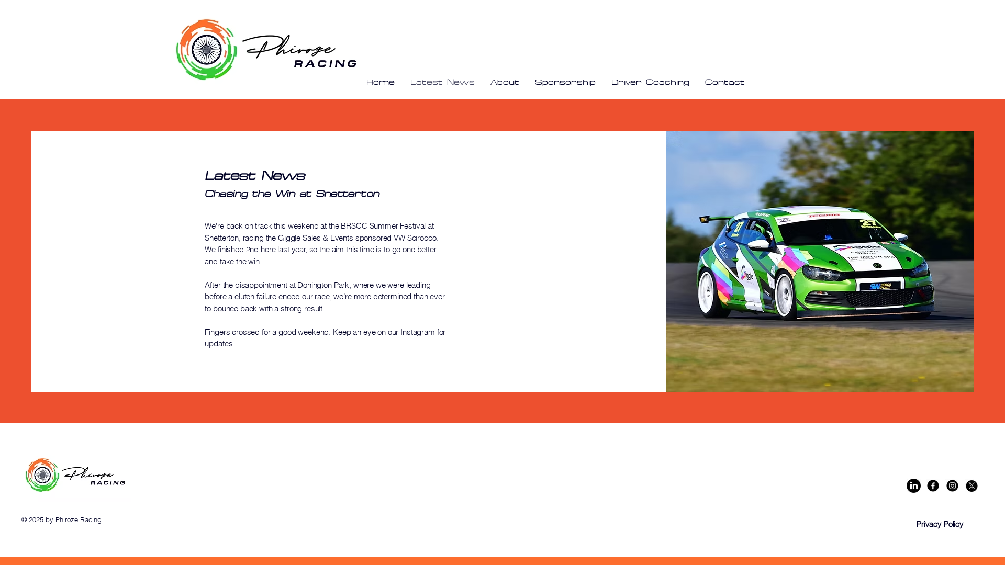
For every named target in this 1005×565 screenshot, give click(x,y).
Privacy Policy (940, 524)
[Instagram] (952, 486)
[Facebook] (933, 486)
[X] (972, 486)
